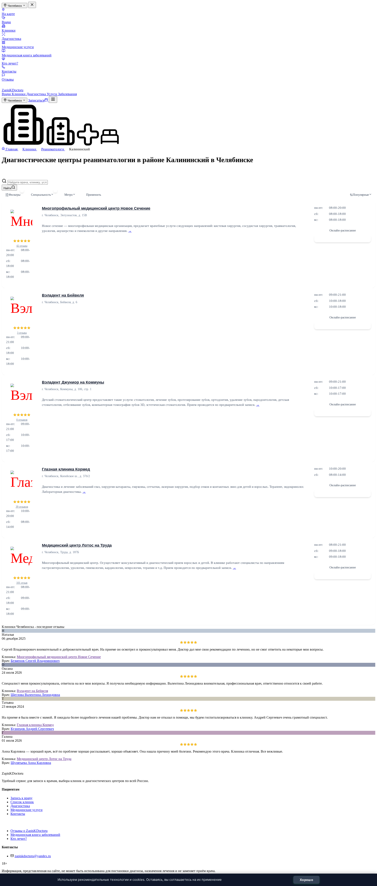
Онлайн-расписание (342, 230)
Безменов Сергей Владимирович (35, 661)
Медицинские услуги (18, 47)
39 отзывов (22, 506)
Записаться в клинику (342, 238)
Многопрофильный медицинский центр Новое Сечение (96, 208)
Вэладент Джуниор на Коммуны (73, 382)
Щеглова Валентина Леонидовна (35, 695)
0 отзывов (21, 419)
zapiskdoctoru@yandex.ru (33, 856)
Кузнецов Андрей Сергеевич (32, 729)
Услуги (52, 94)
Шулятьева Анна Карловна (31, 763)
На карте (8, 14)
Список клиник (22, 802)
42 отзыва (21, 245)
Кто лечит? (10, 63)
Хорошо (306, 880)
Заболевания (67, 94)
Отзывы (8, 79)
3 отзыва (22, 332)
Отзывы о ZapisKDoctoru (29, 831)
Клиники (8, 30)
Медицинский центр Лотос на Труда (77, 545)
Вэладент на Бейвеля (63, 295)
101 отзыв (21, 582)
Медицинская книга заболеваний (26, 55)
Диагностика (11, 39)
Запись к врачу (21, 798)
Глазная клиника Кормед (66, 469)
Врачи (6, 22)
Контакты (9, 71)
